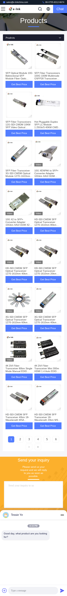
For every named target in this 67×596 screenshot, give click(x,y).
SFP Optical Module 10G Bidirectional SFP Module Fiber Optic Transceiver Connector (18, 77)
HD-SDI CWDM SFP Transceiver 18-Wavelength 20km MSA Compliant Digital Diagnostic (46, 420)
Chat (60, 9)
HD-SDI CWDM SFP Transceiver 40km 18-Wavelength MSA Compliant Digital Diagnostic (17, 420)
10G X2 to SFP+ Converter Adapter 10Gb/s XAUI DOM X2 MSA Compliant (17, 223)
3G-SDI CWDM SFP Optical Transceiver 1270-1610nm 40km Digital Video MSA (45, 321)
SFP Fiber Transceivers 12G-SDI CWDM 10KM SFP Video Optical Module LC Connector (18, 125)
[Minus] (62, 515)
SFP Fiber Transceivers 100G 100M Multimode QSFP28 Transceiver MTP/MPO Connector (47, 77)
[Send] (62, 590)
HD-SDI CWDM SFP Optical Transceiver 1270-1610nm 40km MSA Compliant (16, 272)
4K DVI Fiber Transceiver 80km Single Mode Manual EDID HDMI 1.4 (18, 369)
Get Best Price (19, 84)
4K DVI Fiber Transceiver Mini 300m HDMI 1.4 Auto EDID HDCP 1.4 (46, 369)
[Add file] (4, 590)
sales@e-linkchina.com (17, 2)
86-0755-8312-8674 (54, 2)
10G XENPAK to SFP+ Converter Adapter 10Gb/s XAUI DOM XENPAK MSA (46, 174)
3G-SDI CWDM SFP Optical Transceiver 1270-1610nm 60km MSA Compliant (16, 321)
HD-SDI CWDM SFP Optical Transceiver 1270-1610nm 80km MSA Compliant (45, 223)
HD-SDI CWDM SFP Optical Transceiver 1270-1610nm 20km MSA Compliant (45, 272)
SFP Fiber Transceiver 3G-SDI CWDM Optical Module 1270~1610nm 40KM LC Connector (17, 174)
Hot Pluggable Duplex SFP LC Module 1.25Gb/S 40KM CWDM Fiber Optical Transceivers (47, 127)
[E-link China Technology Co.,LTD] (14, 9)
